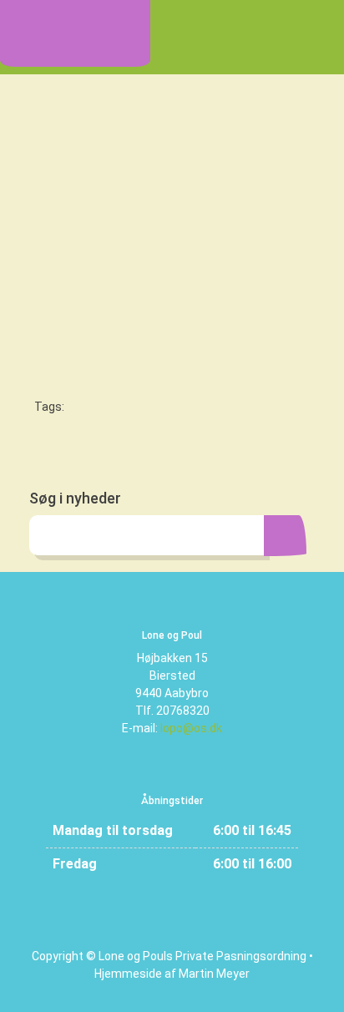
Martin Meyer (214, 973)
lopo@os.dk (191, 728)
